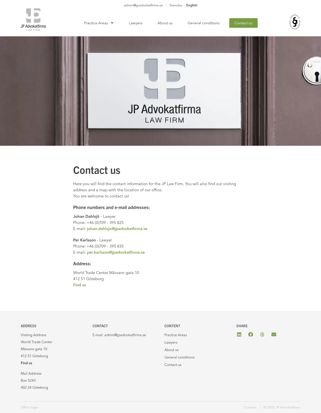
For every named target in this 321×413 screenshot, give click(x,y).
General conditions (204, 23)
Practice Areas (96, 23)
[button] (239, 334)
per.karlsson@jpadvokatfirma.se (116, 252)
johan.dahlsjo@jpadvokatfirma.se (117, 228)
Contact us (243, 23)
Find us (79, 284)
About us (165, 23)
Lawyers (136, 23)
